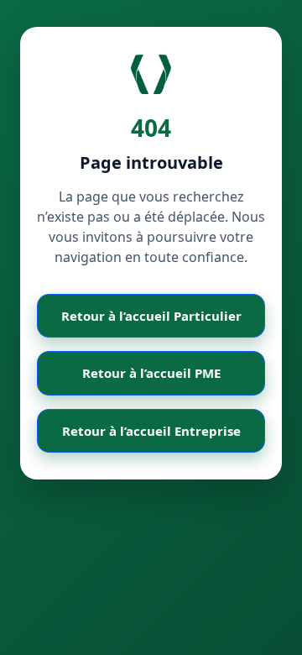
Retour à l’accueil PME (151, 372)
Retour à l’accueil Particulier (151, 315)
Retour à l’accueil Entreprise (151, 430)
